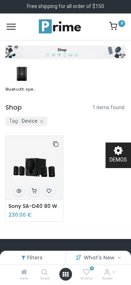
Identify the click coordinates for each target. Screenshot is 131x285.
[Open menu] (65, 274)
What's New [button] (100, 257)
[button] (55, 143)
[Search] (44, 273)
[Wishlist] (86, 273)
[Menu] (11, 26)
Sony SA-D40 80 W (32, 206)
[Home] (24, 273)
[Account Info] (107, 273)
